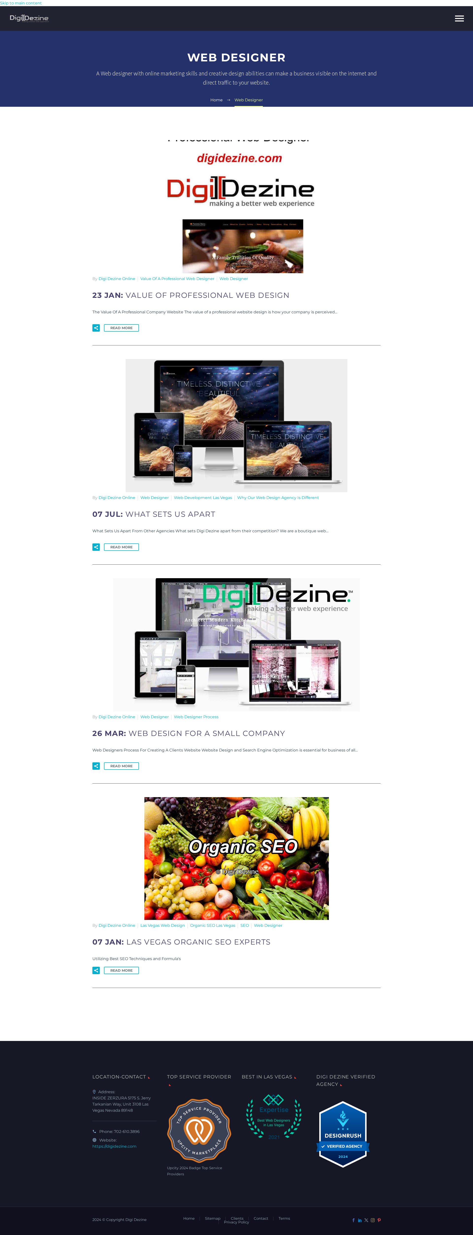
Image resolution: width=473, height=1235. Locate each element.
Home (189, 1218)
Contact (261, 1218)
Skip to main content (21, 3)
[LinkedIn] (360, 1220)
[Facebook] (353, 1220)
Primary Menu (459, 18)
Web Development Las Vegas (203, 497)
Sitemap (212, 1218)
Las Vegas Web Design (162, 925)
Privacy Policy (236, 1222)
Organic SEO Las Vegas (212, 925)
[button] (96, 328)
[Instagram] (373, 1220)
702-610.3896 (127, 1131)
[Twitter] (366, 1220)
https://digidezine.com (114, 1146)
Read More (121, 328)
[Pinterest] (379, 1220)
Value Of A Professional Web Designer (177, 278)
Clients (237, 1218)
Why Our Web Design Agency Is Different (278, 497)
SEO (244, 925)
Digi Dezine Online (117, 278)
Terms (284, 1218)
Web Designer (234, 278)
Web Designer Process (196, 717)
